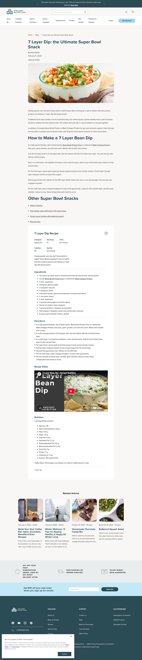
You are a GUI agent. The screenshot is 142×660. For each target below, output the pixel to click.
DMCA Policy (83, 633)
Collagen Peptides (18, 20)
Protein (72, 20)
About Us (51, 615)
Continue (64, 654)
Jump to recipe (34, 59)
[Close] (71, 636)
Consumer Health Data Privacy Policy (86, 647)
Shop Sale (74, 5)
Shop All (8, 20)
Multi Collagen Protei (101, 145)
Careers (50, 633)
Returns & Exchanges (86, 624)
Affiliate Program (119, 620)
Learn (111, 20)
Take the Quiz (127, 21)
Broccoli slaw (35, 221)
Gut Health (80, 20)
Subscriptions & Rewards (121, 615)
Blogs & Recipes (53, 620)
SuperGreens (60, 20)
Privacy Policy (79, 644)
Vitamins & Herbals (92, 20)
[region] (38, 646)
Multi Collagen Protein (83, 278)
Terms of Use (15, 647)
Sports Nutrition (33, 20)
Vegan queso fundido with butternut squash (47, 216)
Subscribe (109, 589)
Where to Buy (52, 629)
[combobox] (70, 12)
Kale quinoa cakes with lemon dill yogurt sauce (48, 211)
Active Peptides (46, 20)
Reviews (50, 624)
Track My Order (84, 629)
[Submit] (85, 12)
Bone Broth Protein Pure (72, 145)
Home (30, 35)
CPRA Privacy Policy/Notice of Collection (100, 644)
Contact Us (82, 615)
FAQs (81, 620)
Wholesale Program (120, 624)
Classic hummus (36, 205)
